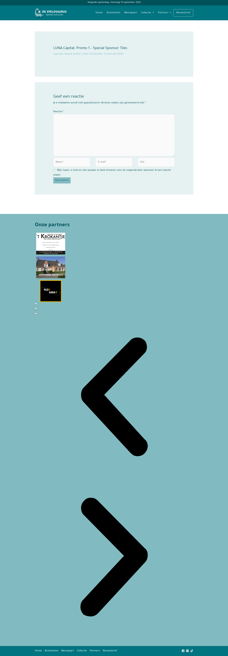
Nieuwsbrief (183, 12)
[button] (114, 398)
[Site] (156, 163)
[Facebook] (183, 650)
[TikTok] (191, 650)
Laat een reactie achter (67, 54)
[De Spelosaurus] (50, 13)
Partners (163, 12)
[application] (152, 12)
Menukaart (130, 12)
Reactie (58, 111)
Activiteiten (113, 12)
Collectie (146, 12)
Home (99, 12)
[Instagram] (187, 650)
